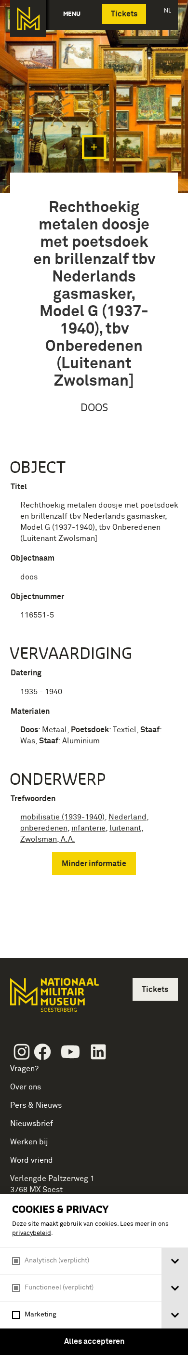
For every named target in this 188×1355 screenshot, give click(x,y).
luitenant (125, 828)
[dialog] (94, 1274)
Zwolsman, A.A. (47, 839)
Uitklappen (94, 147)
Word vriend (31, 1160)
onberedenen (43, 828)
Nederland (127, 817)
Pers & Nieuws (36, 1105)
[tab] (174, 1261)
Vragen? (24, 1069)
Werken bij (29, 1142)
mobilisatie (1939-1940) (62, 817)
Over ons (25, 1087)
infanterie (88, 828)
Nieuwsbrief (31, 1123)
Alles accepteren (94, 1341)
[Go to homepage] (53, 999)
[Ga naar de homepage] (28, 18)
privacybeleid (31, 1233)
